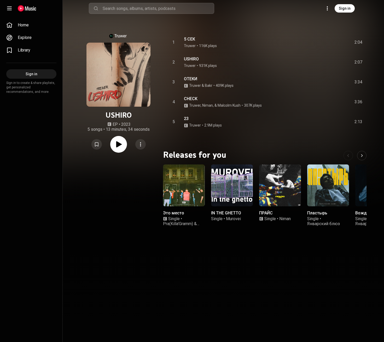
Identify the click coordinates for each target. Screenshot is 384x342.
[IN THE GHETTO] (232, 185)
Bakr (208, 85)
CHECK (190, 98)
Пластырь (317, 212)
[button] (96, 144)
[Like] (319, 42)
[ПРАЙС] (280, 185)
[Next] (361, 155)
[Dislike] (329, 42)
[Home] (27, 8)
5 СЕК (189, 39)
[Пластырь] (328, 185)
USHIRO (191, 58)
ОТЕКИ (190, 78)
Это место (173, 212)
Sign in (345, 8)
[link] (31, 25)
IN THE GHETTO (226, 212)
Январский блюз (323, 223)
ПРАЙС (266, 212)
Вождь (362, 212)
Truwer (120, 35)
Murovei (233, 218)
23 (186, 118)
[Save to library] (97, 144)
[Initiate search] (96, 8)
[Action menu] (140, 144)
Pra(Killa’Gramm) (178, 223)
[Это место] (184, 185)
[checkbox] (359, 42)
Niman (285, 218)
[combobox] (158, 8)
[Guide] (9, 8)
